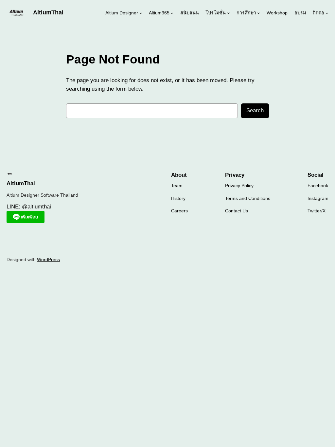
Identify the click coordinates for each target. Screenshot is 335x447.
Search (255, 110)
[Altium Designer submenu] (140, 12)
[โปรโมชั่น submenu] (228, 12)
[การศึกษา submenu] (258, 12)
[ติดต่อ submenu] (327, 12)
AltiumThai (48, 12)
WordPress (48, 259)
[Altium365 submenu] (171, 12)
